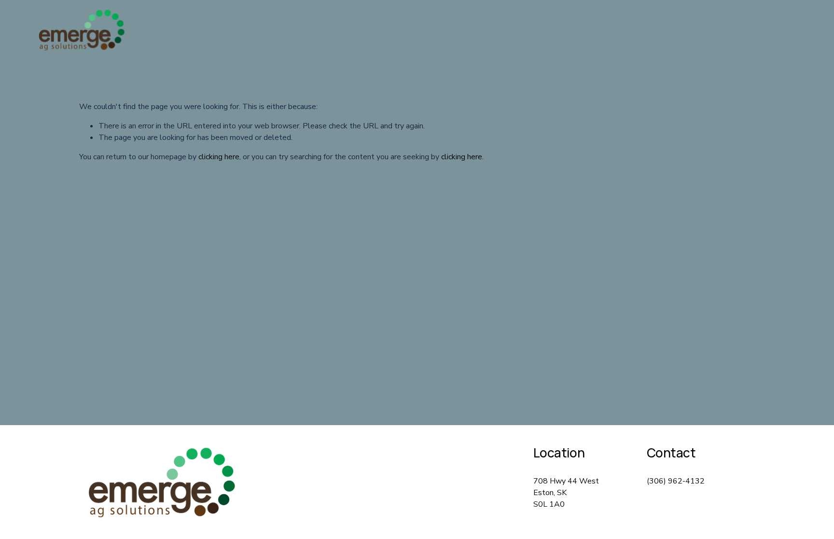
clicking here (218, 157)
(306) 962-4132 (676, 481)
